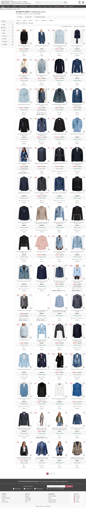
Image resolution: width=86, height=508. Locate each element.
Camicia (5, 36)
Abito (4, 24)
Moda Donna (18, 488)
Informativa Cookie (52, 499)
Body (4, 33)
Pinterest (77, 501)
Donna (2, 6)
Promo (26, 501)
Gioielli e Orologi (23, 6)
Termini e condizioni (52, 495)
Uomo (8, 6)
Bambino (14, 6)
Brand (50, 6)
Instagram (78, 495)
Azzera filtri (31, 23)
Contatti (3, 499)
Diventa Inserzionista (6, 497)
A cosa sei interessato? (28, 486)
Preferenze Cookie (52, 501)
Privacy (49, 497)
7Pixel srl (41, 506)
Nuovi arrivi (29, 17)
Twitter (77, 499)
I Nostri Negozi (28, 497)
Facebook (78, 497)
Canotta (4, 38)
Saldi (65, 6)
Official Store (58, 6)
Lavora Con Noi (5, 501)
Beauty (39, 6)
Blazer (4, 27)
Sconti (20, 17)
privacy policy (61, 488)
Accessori (32, 6)
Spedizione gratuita (40, 17)
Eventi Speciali (28, 499)
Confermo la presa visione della (56, 488)
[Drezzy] (7, 2)
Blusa (4, 30)
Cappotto (5, 41)
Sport (45, 6)
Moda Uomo (28, 488)
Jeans (24, 23)
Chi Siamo (4, 495)
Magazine (71, 6)
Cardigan (5, 44)
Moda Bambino (40, 488)
